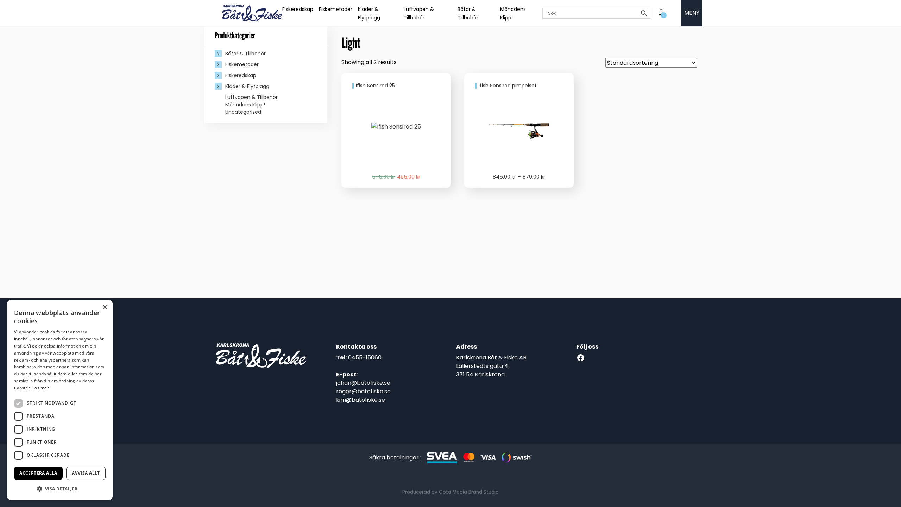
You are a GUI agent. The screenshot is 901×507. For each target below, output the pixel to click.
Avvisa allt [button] (86, 473)
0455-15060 (365, 357)
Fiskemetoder (335, 9)
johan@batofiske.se (363, 383)
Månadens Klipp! (245, 104)
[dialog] (60, 400)
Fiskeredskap (297, 9)
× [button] (104, 307)
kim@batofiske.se (360, 400)
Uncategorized (243, 111)
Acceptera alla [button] (38, 473)
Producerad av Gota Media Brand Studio (450, 492)
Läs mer (40, 388)
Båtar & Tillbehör (245, 53)
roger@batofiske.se (363, 391)
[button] (60, 488)
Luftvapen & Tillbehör (251, 97)
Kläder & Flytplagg (247, 86)
